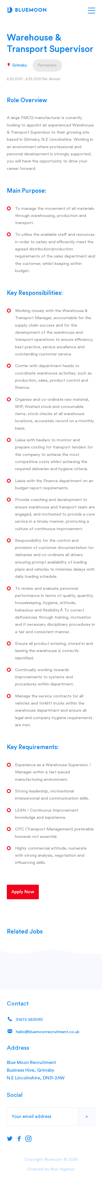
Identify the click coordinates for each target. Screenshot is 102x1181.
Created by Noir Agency (51, 1169)
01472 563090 (29, 1019)
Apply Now (22, 892)
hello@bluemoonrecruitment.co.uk (47, 1032)
